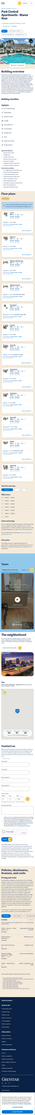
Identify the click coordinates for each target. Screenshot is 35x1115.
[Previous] (28, 920)
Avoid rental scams (7, 1008)
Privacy (4, 1053)
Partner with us (6, 1032)
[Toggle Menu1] (31, 3)
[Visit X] (9, 1083)
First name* (4, 761)
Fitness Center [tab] (25, 570)
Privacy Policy (27, 1103)
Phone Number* (5, 777)
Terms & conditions (7, 1056)
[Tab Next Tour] (32, 570)
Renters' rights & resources (9, 1062)
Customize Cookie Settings (9, 1071)
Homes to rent (6, 1005)
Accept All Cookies (17, 1112)
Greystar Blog (5, 1027)
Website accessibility (7, 1068)
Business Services (6, 1035)
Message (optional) (6, 805)
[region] (17, 1103)
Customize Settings (17, 1107)
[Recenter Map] (4, 692)
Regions (4, 1041)
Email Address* (5, 785)
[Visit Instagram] (2, 1083)
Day (10, 795)
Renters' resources (6, 1018)
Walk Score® (24, 735)
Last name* (4, 769)
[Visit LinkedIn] (5, 1083)
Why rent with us (6, 1024)
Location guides (6, 1021)
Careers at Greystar (7, 1038)
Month (3, 795)
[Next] (33, 920)
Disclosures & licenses (7, 1059)
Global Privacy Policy (23, 825)
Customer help (6, 1012)
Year (17, 795)
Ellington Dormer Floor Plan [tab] (10, 570)
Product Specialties (7, 1044)
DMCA (3, 1065)
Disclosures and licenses (9, 1049)
